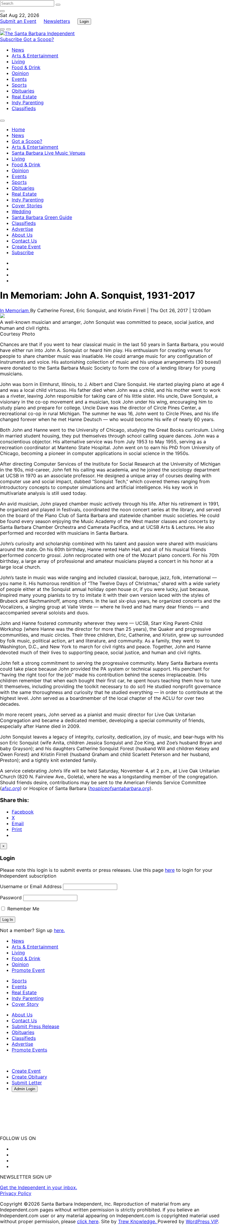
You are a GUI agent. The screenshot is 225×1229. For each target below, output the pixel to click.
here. (59, 930)
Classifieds (24, 108)
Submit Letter (27, 1083)
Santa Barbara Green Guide (42, 217)
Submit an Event (18, 21)
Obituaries (23, 91)
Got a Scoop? (38, 39)
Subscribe (11, 39)
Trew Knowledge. (138, 1221)
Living (18, 61)
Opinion (20, 73)
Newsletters (57, 21)
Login (84, 21)
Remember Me (22, 909)
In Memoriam (15, 310)
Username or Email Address (31, 886)
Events (19, 79)
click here (87, 1221)
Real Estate (24, 97)
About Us (22, 235)
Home (18, 129)
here (170, 870)
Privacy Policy (15, 1193)
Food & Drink (26, 67)
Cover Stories (27, 205)
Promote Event (28, 970)
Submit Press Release (35, 1026)
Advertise (22, 229)
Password (11, 897)
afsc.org (11, 788)
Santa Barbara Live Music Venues (48, 153)
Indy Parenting (28, 102)
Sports (19, 85)
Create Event (26, 246)
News (18, 50)
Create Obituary (29, 1077)
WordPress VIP (202, 1221)
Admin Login (24, 1089)
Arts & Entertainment (35, 56)
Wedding (21, 211)
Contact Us (24, 241)
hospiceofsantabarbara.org (120, 788)
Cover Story (25, 1004)
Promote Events (29, 1050)
